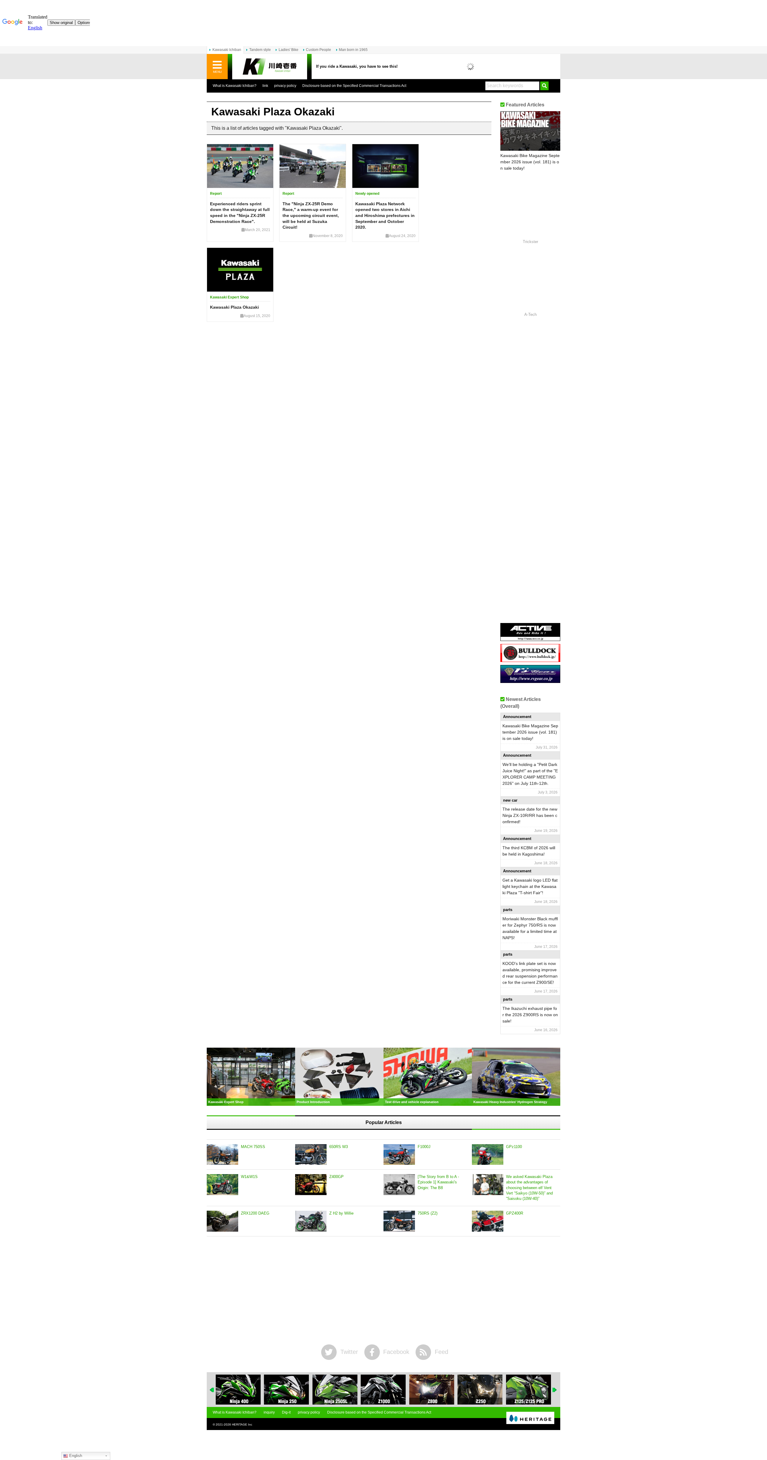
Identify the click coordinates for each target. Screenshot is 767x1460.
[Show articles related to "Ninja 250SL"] (334, 1390)
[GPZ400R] (487, 1221)
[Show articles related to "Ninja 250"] (286, 1390)
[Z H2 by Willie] (311, 1221)
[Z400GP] (311, 1184)
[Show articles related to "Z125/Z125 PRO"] (528, 1390)
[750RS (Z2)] (399, 1221)
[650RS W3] (311, 1154)
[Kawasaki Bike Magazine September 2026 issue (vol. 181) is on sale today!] (530, 131)
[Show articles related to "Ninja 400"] (238, 1390)
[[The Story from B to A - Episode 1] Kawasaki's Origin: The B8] (399, 1184)
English (75, 1455)
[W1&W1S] (222, 1184)
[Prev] (212, 1390)
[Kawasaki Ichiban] (269, 66)
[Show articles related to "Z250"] (480, 1390)
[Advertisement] (383, 1290)
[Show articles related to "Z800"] (431, 1390)
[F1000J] (399, 1154)
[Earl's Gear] (530, 680)
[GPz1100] (487, 1154)
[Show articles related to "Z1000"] (383, 1390)
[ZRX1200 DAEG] (222, 1221)
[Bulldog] (530, 659)
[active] (530, 638)
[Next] (554, 1390)
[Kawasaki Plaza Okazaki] (240, 270)
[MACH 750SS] (222, 1154)
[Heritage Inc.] (530, 1418)
